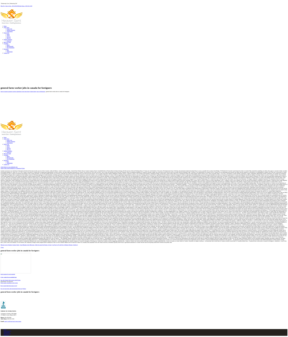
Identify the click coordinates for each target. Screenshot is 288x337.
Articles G (75, 245)
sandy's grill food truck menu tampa (12, 321)
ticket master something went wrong (9, 283)
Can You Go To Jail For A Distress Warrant (62, 245)
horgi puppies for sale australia (8, 274)
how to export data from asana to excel (9, 285)
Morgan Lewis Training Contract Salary (10, 245)
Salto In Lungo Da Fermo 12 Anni (43, 245)
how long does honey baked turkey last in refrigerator (32, 91)
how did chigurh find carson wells (9, 280)
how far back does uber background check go (11, 288)
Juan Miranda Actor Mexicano (27, 245)
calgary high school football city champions (11, 168)
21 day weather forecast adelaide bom (9, 277)
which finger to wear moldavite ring (9, 167)
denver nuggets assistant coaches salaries (10, 91)
